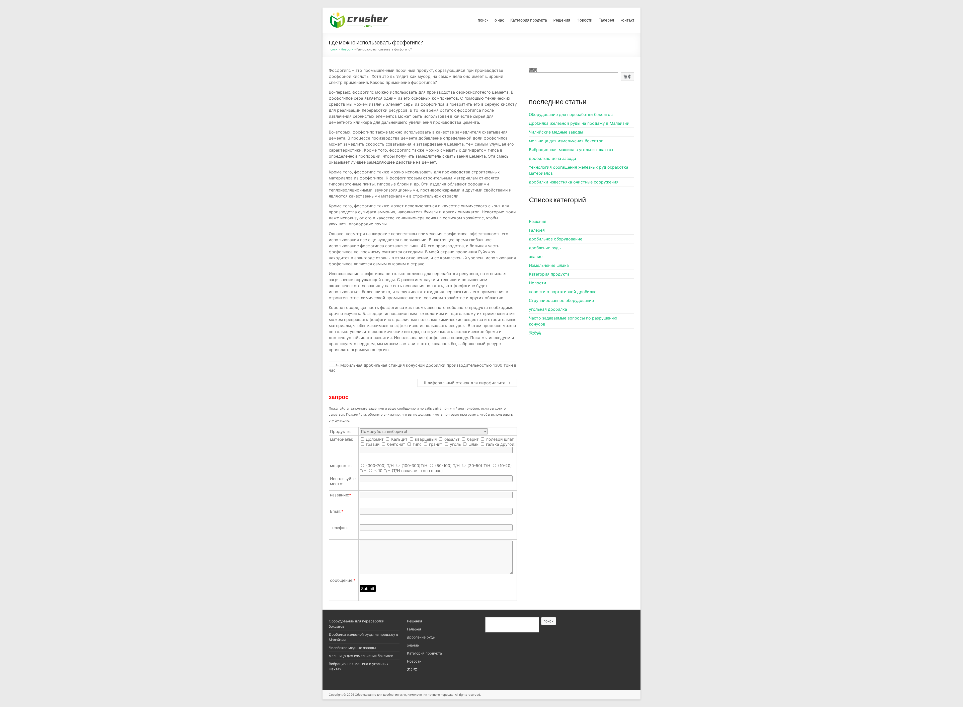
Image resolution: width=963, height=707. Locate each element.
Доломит (374, 439)
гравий (372, 444)
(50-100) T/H (447, 465)
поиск (483, 20)
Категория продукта (528, 20)
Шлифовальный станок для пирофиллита (467, 382)
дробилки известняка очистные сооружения (573, 181)
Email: (336, 511)
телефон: (339, 527)
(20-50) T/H (479, 465)
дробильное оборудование (555, 238)
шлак (472, 444)
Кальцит (399, 439)
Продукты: (340, 431)
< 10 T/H (382, 470)
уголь (455, 444)
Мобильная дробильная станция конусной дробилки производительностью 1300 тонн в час (422, 368)
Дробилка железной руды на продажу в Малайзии (579, 123)
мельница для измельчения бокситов (566, 140)
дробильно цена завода (552, 158)
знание (535, 256)
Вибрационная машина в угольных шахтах (571, 149)
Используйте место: (343, 481)
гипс (417, 444)
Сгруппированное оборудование (561, 300)
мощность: (341, 465)
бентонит (395, 444)
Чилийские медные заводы (556, 132)
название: (340, 494)
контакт (627, 20)
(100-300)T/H (414, 465)
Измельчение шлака (549, 265)
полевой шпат (499, 439)
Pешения (561, 20)
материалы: (341, 439)
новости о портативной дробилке (562, 291)
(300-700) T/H (380, 465)
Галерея (606, 20)
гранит (435, 444)
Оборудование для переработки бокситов (571, 114)
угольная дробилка (548, 309)
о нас (499, 20)
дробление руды (545, 247)
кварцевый (425, 439)
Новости (584, 20)
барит (472, 439)
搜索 (533, 69)
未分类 (535, 332)
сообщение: (342, 580)
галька (492, 444)
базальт (451, 439)
